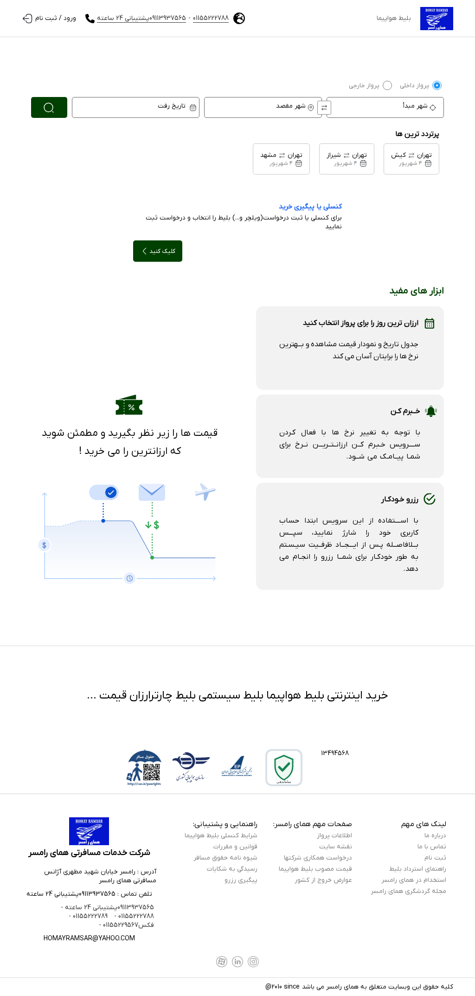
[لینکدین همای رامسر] (237, 961)
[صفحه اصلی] (436, 18)
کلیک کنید (162, 251)
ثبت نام (435, 858)
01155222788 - (133, 916)
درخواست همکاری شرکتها (318, 858)
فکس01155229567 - (126, 925)
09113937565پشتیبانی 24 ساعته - (107, 907)
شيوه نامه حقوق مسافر (225, 858)
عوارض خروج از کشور (323, 880)
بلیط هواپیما (394, 18)
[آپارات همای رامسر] (221, 961)
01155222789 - (88, 916)
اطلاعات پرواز (334, 835)
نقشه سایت (335, 846)
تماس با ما (431, 846)
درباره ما (435, 835)
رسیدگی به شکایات (232, 869)
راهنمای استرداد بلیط (417, 869)
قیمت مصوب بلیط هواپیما (315, 869)
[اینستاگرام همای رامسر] (253, 961)
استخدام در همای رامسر (413, 880)
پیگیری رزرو (241, 880)
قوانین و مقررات (235, 846)
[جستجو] (49, 107)
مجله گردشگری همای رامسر (408, 891)
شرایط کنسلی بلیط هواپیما (221, 835)
